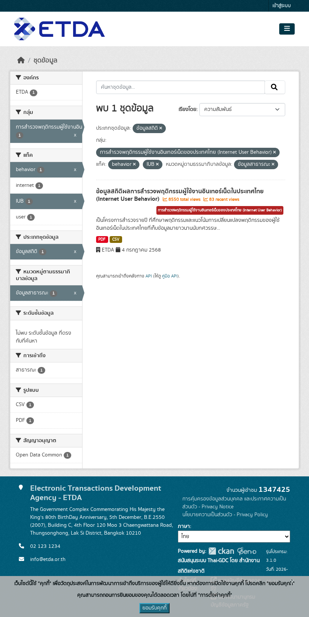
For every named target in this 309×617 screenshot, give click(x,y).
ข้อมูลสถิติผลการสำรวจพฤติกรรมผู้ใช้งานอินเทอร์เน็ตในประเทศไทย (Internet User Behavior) (180, 195)
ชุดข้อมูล (45, 60)
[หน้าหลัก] (21, 60)
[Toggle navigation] (287, 29)
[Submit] (275, 87)
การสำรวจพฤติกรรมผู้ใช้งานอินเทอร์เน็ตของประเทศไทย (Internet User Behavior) (220, 210)
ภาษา (184, 526)
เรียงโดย (187, 109)
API (148, 276)
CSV (115, 239)
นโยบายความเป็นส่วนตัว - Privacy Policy (225, 514)
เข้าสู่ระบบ (281, 5)
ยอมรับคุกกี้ (154, 608)
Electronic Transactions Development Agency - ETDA (95, 493)
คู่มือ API (169, 276)
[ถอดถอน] (160, 129)
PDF (102, 239)
